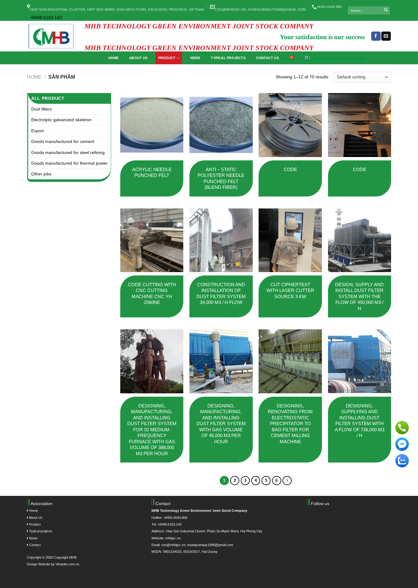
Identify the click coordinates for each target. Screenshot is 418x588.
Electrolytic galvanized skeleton (61, 119)
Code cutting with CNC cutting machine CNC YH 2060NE (152, 293)
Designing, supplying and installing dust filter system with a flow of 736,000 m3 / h (359, 420)
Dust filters (41, 109)
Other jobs (41, 173)
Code (290, 169)
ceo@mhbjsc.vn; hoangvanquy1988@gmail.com (260, 9)
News (33, 538)
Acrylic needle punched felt (152, 172)
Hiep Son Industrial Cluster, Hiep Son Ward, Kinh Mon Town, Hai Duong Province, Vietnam (117, 9)
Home (34, 77)
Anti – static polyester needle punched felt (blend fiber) (221, 178)
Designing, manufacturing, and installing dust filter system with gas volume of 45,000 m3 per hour (221, 423)
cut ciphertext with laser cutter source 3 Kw (290, 290)
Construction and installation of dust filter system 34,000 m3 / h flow (221, 293)
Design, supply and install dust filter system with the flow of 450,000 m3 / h (359, 296)
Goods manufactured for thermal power (69, 163)
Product (34, 524)
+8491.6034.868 (329, 7)
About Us (35, 517)
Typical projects (40, 531)
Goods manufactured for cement (62, 141)
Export (37, 130)
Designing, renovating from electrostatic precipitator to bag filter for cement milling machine (290, 423)
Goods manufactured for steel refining (68, 152)
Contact (34, 545)
